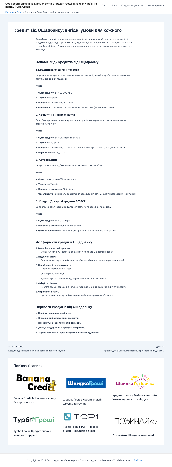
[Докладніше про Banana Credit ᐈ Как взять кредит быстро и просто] (36, 382)
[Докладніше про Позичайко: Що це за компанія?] (135, 421)
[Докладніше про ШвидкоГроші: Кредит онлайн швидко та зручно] (86, 383)
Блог (114, 5)
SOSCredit (139, 460)
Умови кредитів (156, 5)
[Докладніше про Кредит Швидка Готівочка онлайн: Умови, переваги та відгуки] (135, 381)
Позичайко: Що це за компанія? (133, 435)
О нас (105, 5)
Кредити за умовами (132, 5)
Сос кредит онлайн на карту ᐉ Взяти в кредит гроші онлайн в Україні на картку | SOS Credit (51, 5)
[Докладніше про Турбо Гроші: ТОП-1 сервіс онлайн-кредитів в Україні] (80, 416)
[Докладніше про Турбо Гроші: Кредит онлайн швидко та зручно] (33, 419)
